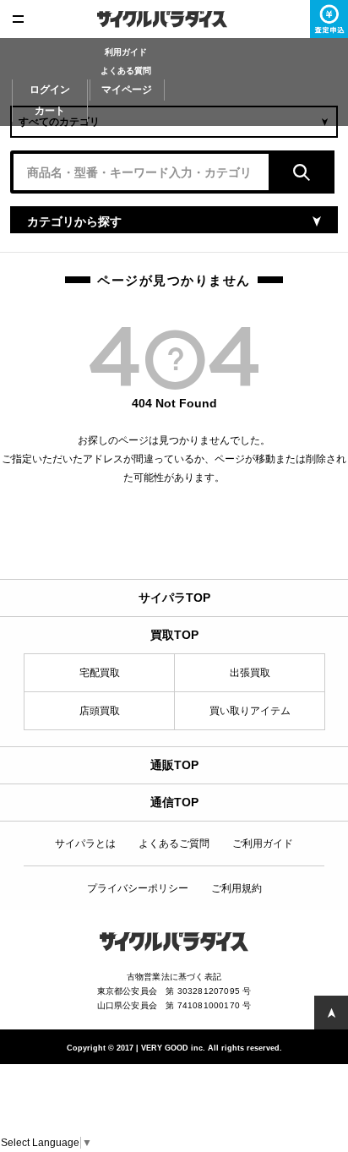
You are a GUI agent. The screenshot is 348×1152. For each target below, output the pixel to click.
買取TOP (174, 635)
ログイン (50, 90)
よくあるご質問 (174, 843)
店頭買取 (99, 711)
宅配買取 (99, 673)
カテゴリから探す (74, 221)
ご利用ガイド (262, 843)
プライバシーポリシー (137, 888)
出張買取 (250, 673)
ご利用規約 (236, 888)
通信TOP (174, 802)
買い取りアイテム (250, 711)
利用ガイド (126, 52)
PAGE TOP (331, 1012)
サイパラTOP (174, 597)
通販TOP (174, 765)
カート (50, 111)
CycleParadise (174, 19)
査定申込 (329, 19)
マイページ (126, 90)
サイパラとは (85, 843)
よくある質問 (126, 70)
